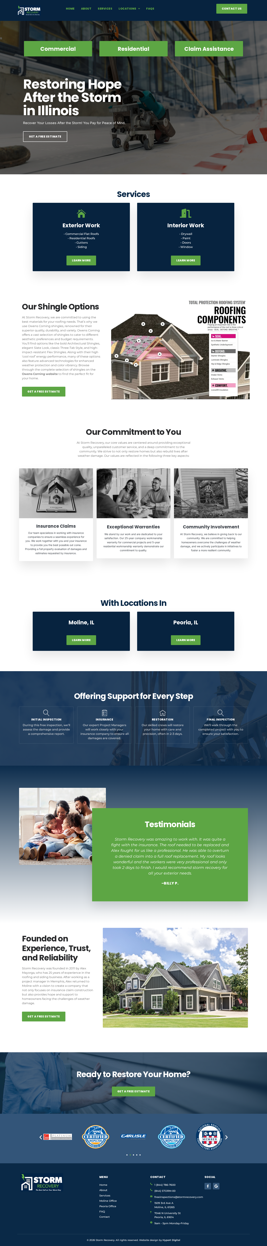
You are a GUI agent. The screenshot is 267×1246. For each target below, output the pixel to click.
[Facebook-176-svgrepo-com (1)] (208, 1186)
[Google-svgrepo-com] (216, 1186)
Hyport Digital (171, 1240)
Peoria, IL (185, 622)
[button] (108, 861)
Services (105, 9)
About (86, 9)
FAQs (150, 9)
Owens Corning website (40, 374)
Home (70, 9)
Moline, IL (81, 622)
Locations (127, 9)
